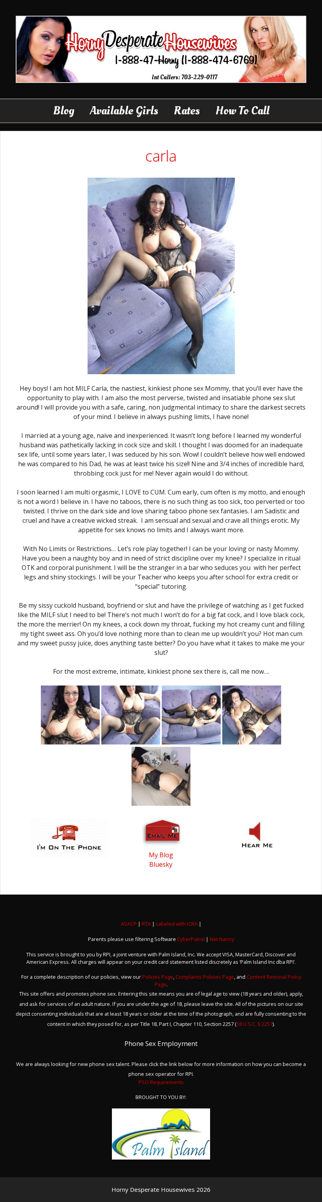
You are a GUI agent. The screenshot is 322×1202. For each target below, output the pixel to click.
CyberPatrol (191, 939)
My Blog (161, 855)
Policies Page (157, 976)
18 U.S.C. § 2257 (254, 1023)
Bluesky (160, 864)
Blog (63, 111)
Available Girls (124, 111)
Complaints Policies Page (205, 976)
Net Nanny (222, 939)
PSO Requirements (161, 1082)
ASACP (129, 923)
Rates (187, 111)
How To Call (242, 111)
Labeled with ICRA (177, 923)
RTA (146, 923)
